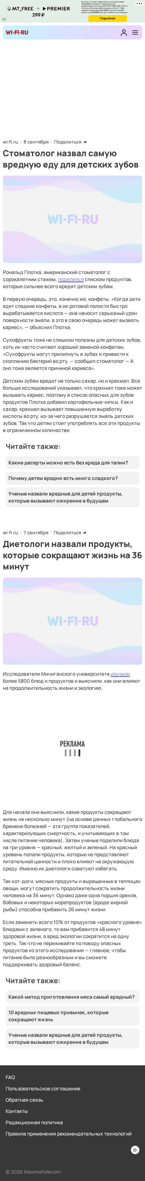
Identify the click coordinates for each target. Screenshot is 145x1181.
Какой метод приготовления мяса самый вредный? (71, 996)
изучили (120, 673)
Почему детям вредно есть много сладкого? (63, 478)
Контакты (17, 1111)
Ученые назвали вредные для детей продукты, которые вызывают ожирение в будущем (65, 497)
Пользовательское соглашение (43, 1088)
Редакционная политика (34, 1122)
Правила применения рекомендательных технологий (69, 1133)
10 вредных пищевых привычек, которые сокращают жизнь (58, 1016)
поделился (71, 279)
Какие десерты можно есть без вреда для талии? (68, 462)
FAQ (10, 1077)
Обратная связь (24, 1099)
